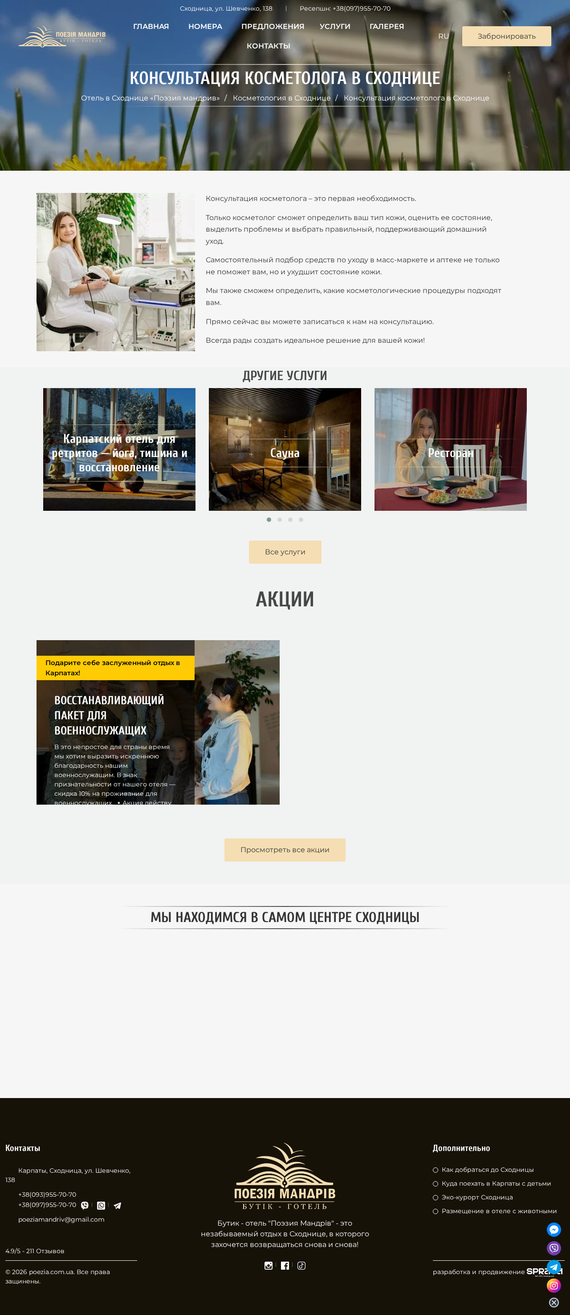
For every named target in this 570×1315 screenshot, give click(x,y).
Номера (205, 26)
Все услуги (285, 552)
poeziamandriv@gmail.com (61, 1219)
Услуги (335, 26)
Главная (151, 26)
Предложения (273, 26)
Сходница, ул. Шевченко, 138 (226, 8)
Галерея (387, 26)
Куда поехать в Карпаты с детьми (496, 1183)
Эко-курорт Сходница (477, 1197)
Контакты (268, 46)
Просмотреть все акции (285, 850)
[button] (269, 519)
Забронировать (507, 36)
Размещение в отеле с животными (499, 1211)
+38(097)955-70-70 (362, 8)
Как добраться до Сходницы (488, 1170)
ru (443, 36)
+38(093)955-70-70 (47, 1195)
